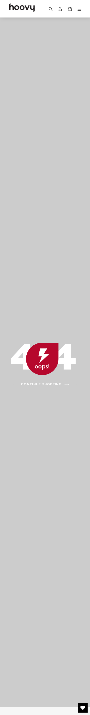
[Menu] (79, 9)
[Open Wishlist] (83, 708)
